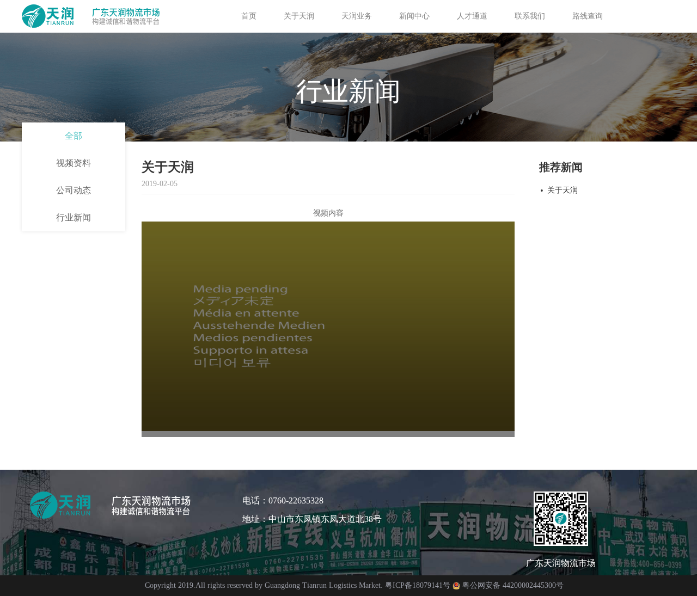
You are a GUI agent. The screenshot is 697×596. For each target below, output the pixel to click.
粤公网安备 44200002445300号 (513, 585)
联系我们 (530, 16)
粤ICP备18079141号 (417, 585)
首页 (248, 16)
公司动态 (73, 190)
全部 (73, 135)
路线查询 (587, 16)
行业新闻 (73, 217)
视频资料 (73, 163)
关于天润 (562, 190)
